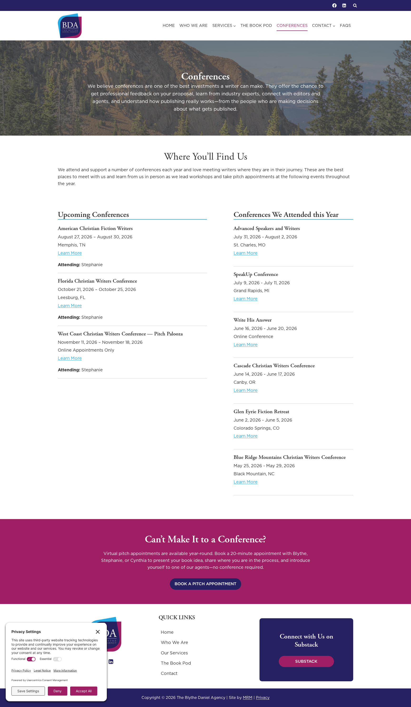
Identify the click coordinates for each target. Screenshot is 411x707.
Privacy (262, 697)
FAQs (345, 25)
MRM (247, 697)
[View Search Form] (355, 5)
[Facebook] (334, 5)
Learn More (70, 253)
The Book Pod (256, 25)
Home (169, 25)
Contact (169, 673)
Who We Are (193, 25)
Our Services (174, 653)
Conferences (292, 25)
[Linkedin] (344, 5)
